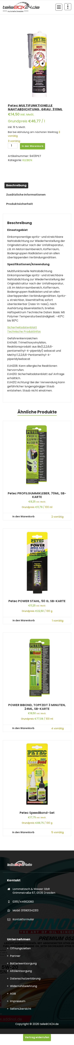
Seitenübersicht (20, 1009)
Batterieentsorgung (23, 963)
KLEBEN (27, 160)
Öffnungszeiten (20, 948)
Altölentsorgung (21, 971)
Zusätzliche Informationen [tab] (26, 195)
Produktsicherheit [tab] (19, 204)
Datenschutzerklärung (25, 979)
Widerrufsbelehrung (23, 986)
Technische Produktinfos (24, 331)
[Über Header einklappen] (67, 6)
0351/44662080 (23, 902)
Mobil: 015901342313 (25, 910)
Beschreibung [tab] (16, 185)
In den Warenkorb (32, 146)
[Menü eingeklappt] (58, 7)
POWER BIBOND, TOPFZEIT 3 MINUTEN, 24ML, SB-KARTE (37, 707)
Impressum (17, 1001)
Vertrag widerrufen (37, 1037)
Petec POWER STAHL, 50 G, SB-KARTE (37, 601)
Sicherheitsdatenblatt (22, 327)
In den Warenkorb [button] (23, 516)
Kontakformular (23, 919)
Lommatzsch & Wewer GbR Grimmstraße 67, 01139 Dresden (34, 891)
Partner (15, 956)
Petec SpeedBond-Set (37, 813)
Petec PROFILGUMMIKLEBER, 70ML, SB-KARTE (37, 495)
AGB (13, 994)
